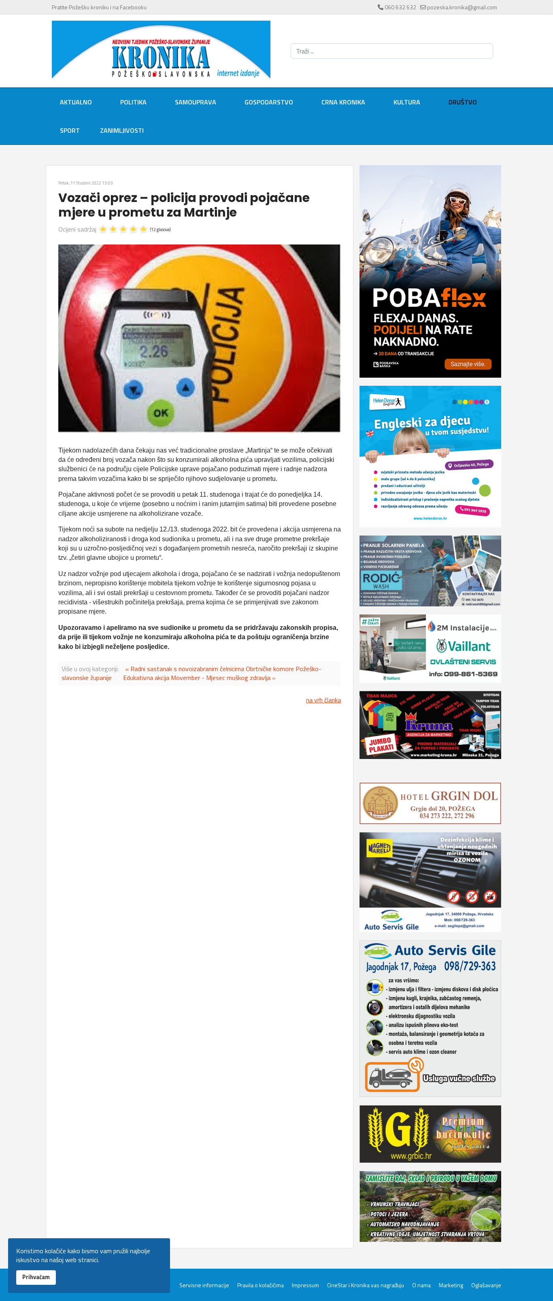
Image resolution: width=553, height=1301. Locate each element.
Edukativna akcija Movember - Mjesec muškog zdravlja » (199, 677)
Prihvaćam (36, 1277)
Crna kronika (343, 102)
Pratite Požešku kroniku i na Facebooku (99, 7)
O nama (421, 1285)
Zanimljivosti (122, 130)
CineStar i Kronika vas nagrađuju (365, 1285)
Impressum (305, 1285)
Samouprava (195, 102)
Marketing (451, 1285)
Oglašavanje (486, 1285)
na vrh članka (323, 700)
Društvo (463, 102)
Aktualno (76, 102)
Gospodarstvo (269, 102)
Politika (133, 102)
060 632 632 (400, 7)
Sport (70, 130)
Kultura (406, 102)
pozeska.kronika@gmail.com (462, 7)
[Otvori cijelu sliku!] (199, 338)
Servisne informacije (204, 1285)
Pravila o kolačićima (260, 1285)
